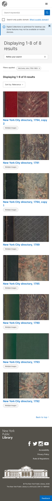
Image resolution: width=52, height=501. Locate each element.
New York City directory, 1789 (21, 244)
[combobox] (23, 12)
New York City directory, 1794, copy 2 (25, 122)
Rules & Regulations (41, 459)
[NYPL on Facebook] (29, 444)
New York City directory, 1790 (21, 322)
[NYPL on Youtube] (46, 444)
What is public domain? (39, 20)
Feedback (46, 498)
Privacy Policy (43, 454)
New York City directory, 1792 (21, 401)
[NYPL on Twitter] (35, 444)
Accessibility (44, 450)
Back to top (41, 417)
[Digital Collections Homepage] (4, 3)
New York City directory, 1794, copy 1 (25, 203)
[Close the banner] (49, 25)
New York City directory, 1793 (21, 362)
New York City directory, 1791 (21, 162)
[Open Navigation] (46, 4)
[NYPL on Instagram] (40, 444)
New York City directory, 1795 (21, 283)
